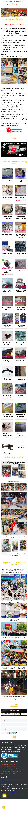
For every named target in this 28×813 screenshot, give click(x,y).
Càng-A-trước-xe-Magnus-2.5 (7, 378)
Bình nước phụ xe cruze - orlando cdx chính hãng (20, 198)
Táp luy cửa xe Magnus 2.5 (20, 396)
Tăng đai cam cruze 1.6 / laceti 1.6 (21, 217)
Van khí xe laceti (21, 271)
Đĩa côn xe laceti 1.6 (7, 234)
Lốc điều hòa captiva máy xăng (7, 434)
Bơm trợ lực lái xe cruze (20, 180)
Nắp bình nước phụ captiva (20, 415)
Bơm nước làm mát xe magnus (21, 361)
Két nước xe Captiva (21, 434)
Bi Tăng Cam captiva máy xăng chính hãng (7, 396)
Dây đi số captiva (7, 180)
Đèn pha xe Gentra (7, 326)
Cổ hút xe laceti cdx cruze (21, 254)
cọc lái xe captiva (7, 453)
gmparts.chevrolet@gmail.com (14, 4)
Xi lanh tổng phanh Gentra (21, 308)
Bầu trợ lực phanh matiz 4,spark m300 (7, 290)
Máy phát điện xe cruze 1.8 (7, 198)
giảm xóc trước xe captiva (20, 453)
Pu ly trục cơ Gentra (21, 326)
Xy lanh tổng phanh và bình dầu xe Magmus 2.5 (7, 415)
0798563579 (20, 1)
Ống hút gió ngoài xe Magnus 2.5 (7, 361)
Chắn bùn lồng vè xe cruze (7, 217)
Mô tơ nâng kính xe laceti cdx (7, 254)
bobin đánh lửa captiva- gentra (21, 378)
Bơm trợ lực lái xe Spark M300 (7, 271)
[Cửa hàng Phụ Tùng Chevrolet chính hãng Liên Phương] (16, 734)
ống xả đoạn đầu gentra (7, 308)
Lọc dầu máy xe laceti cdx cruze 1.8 (21, 234)
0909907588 (12, 1)
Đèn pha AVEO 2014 (20, 343)
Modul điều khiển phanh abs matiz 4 (20, 290)
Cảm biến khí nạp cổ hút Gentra (7, 343)
